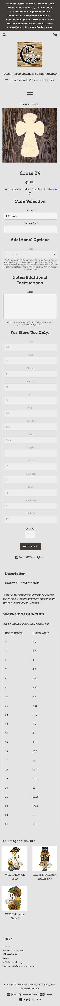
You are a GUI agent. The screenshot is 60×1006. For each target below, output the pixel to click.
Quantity (30, 529)
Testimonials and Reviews (18, 966)
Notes (30, 292)
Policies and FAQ (12, 962)
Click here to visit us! (42, 80)
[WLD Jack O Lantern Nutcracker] (45, 858)
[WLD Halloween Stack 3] (15, 898)
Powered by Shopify (30, 989)
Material (31, 210)
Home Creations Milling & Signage (38, 985)
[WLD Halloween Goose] (15, 858)
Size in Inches (29, 223)
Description (15, 574)
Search (6, 946)
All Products (9, 954)
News (5, 958)
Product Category (13, 950)
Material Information (22, 583)
